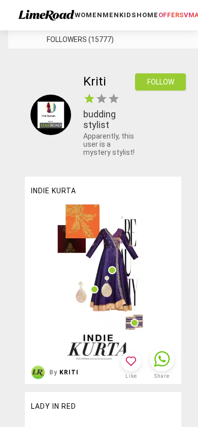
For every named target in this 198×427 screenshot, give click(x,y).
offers (171, 15)
